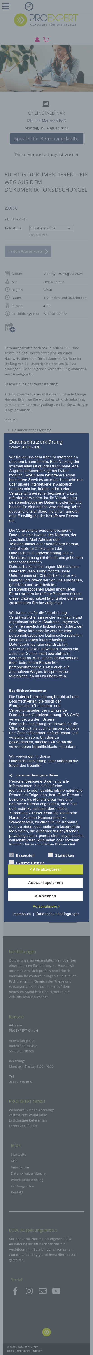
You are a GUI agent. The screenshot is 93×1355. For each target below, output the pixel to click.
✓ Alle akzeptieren (45, 869)
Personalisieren (46, 906)
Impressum (21, 914)
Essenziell (25, 855)
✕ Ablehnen (45, 896)
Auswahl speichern (45, 883)
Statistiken (64, 855)
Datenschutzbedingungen (58, 914)
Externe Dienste (30, 863)
